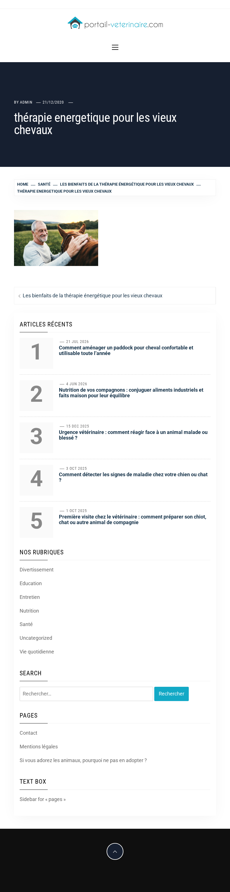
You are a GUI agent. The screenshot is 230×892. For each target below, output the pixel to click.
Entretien (30, 597)
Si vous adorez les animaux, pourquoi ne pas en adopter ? (83, 760)
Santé (26, 624)
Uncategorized (36, 638)
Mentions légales (39, 746)
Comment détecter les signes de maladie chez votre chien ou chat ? (133, 477)
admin (26, 102)
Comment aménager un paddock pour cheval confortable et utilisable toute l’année (126, 350)
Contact (28, 733)
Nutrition (29, 611)
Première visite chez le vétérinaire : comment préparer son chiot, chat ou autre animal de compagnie (132, 519)
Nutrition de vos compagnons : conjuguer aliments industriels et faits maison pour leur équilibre (131, 392)
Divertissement (37, 570)
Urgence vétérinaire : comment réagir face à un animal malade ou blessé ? (133, 435)
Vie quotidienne (37, 652)
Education (31, 583)
